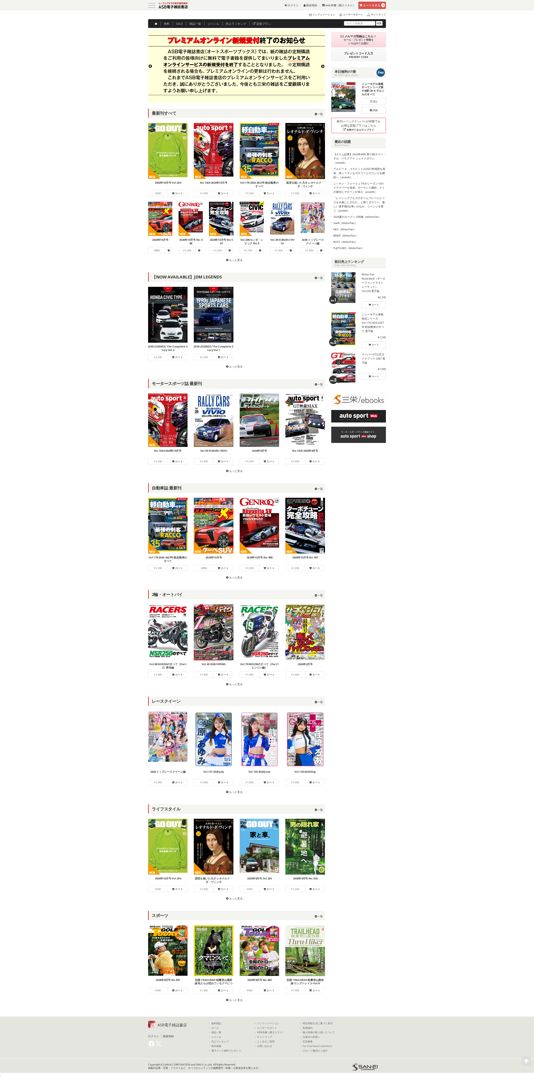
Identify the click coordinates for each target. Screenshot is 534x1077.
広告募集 (308, 1041)
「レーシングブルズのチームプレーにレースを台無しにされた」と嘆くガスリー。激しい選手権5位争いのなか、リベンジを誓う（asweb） (359, 204)
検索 (379, 23)
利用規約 (308, 1028)
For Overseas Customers (317, 1046)
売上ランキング (220, 1041)
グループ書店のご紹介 (315, 1050)
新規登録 (311, 5)
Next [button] (323, 66)
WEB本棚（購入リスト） (271, 1032)
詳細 (375, 110)
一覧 (320, 114)
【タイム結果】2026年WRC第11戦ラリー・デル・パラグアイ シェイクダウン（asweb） (359, 158)
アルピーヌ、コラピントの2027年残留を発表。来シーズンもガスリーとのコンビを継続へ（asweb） (359, 173)
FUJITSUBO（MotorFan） (348, 248)
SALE (179, 24)
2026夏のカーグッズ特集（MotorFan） (357, 217)
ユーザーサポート (352, 14)
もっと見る (235, 260)
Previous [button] (150, 66)
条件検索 (216, 1046)
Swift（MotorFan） (345, 223)
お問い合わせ (264, 1046)
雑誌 (195, 24)
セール (215, 1028)
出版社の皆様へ (311, 1037)
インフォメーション (323, 14)
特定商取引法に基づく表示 (318, 1023)
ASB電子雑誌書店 (172, 1024)
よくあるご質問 (266, 1041)
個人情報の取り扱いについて (319, 1032)
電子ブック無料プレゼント (226, 1050)
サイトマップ (378, 14)
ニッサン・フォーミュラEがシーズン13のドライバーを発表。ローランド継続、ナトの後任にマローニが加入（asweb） (359, 188)
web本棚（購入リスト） (340, 5)
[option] (236, 66)
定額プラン (263, 24)
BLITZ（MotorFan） (345, 242)
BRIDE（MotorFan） (345, 235)
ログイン (292, 5)
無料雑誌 (216, 1023)
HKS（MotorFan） (344, 229)
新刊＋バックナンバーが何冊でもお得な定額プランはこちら (358, 125)
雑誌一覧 (216, 1032)
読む (375, 101)
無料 (167, 24)
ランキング (236, 24)
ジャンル (213, 24)
